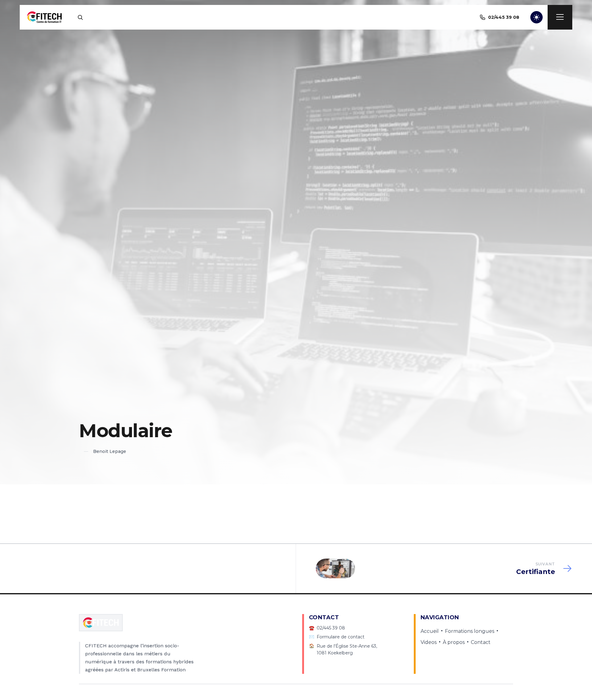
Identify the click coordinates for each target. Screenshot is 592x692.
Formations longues (469, 631)
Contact (481, 642)
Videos (429, 642)
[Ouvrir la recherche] (80, 17)
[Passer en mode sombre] (536, 17)
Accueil (430, 631)
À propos (454, 642)
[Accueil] (44, 17)
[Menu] (560, 17)
